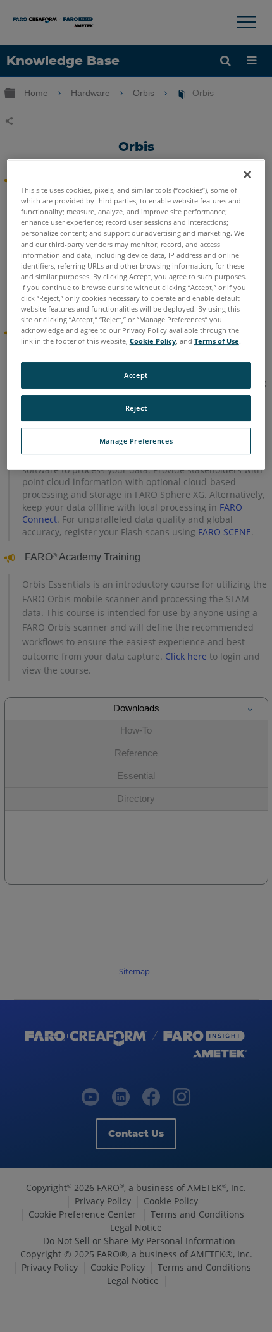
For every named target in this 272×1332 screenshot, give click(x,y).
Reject (136, 408)
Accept (135, 375)
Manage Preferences (136, 440)
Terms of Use (216, 341)
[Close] (247, 174)
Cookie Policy (153, 341)
